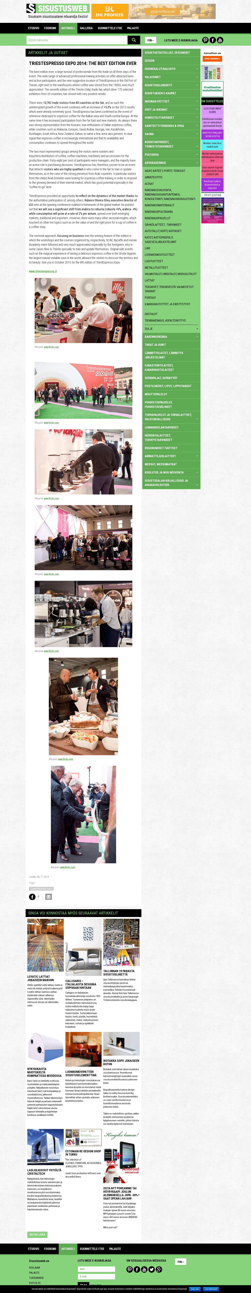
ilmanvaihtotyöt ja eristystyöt (167, 304)
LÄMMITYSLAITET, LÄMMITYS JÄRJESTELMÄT (164, 355)
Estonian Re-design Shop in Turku (83, 1152)
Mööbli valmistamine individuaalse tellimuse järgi (212, 157)
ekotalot (151, 314)
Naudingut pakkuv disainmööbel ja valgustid (212, 184)
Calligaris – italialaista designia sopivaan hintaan (80, 984)
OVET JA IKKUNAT (156, 109)
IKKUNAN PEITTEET (157, 101)
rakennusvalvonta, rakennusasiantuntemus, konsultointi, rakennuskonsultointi (170, 194)
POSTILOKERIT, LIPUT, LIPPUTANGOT (168, 386)
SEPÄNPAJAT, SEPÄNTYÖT (161, 378)
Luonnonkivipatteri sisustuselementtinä (80, 1073)
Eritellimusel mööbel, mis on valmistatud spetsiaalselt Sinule (212, 122)
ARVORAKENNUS (155, 163)
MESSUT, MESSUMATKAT (161, 464)
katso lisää (37, 1234)
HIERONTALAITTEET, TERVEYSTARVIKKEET (158, 438)
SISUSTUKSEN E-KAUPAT (160, 93)
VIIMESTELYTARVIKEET (159, 117)
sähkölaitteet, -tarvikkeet (163, 224)
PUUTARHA (152, 154)
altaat (149, 184)
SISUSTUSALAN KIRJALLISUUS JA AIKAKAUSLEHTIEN (166, 483)
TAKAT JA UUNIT (155, 344)
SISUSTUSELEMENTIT (158, 85)
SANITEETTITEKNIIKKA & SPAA (164, 126)
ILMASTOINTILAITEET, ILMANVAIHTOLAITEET (159, 368)
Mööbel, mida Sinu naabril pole (212, 145)
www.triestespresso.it (43, 271)
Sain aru (195, 1289)
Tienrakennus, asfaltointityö (165, 320)
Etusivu (33, 28)
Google (159, 1269)
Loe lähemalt (211, 1289)
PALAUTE (133, 28)
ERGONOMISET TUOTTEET (161, 448)
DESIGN (149, 60)
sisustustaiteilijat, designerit (167, 52)
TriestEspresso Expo (41, 888)
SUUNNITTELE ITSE (110, 28)
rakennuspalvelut (157, 218)
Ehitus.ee (35, 1283)
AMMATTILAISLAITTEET (160, 456)
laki (147, 248)
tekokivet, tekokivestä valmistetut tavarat (169, 289)
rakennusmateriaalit (159, 205)
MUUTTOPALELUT (156, 394)
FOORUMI (50, 28)
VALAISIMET (153, 77)
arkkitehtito (153, 177)
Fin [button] (150, 40)
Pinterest (205, 40)
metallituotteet (156, 267)
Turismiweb (36, 1278)
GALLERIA (86, 28)
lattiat (150, 280)
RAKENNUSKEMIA (156, 336)
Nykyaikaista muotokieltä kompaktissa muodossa (44, 1072)
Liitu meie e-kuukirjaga (181, 40)
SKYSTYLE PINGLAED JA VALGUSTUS (212, 134)
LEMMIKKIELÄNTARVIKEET (162, 427)
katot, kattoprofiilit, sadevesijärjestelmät (160, 240)
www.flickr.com (51, 347)
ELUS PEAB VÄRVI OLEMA (212, 110)
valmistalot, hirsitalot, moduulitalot (171, 274)
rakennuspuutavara (159, 211)
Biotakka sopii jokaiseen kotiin (121, 1062)
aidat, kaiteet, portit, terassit (165, 171)
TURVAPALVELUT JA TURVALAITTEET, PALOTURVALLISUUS (168, 417)
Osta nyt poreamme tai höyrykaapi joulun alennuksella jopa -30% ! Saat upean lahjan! (121, 1193)
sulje (149, 328)
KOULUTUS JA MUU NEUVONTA (164, 472)
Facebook (213, 40)
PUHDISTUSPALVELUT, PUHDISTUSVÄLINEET (159, 405)
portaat (150, 297)
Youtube (220, 40)
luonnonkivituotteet (160, 254)
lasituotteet (154, 261)
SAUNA (149, 134)
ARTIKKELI (68, 28)
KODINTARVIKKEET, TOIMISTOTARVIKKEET (159, 144)
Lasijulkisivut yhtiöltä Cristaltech (44, 1171)
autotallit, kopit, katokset (163, 231)
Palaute (34, 1272)
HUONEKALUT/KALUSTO (160, 69)
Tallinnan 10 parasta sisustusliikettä (119, 972)
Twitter (151, 1269)
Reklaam (34, 1267)
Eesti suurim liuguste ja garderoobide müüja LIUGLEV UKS (212, 171)
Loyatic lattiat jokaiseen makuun (40, 978)
